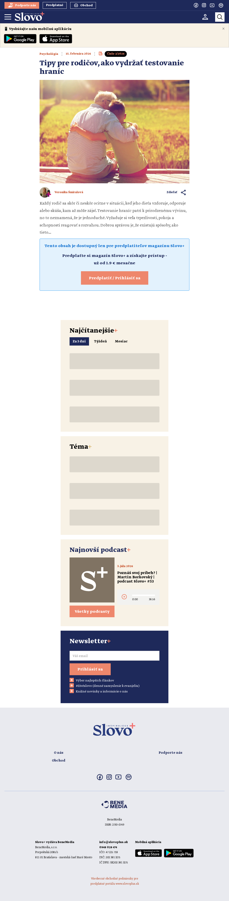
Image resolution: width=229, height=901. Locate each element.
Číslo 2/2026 (116, 54)
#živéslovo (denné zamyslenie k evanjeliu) (108, 686)
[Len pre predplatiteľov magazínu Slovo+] (100, 55)
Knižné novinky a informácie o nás (102, 691)
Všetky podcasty (92, 611)
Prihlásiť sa (90, 669)
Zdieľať (172, 192)
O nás (58, 753)
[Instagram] (204, 5)
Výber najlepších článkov (95, 680)
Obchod (58, 760)
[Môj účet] (205, 17)
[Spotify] (221, 5)
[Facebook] (196, 5)
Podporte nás (170, 753)
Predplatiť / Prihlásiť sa (114, 278)
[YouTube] (212, 5)
